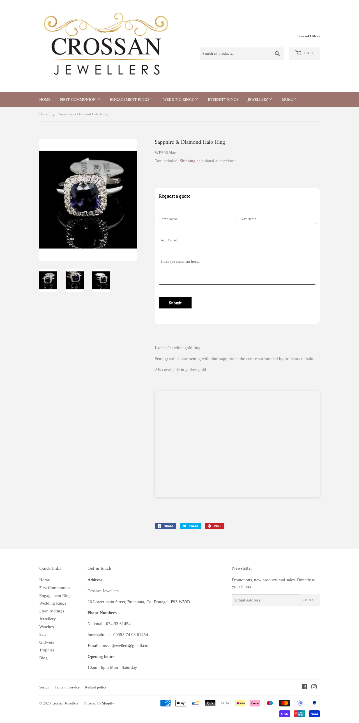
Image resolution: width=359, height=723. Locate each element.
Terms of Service (67, 687)
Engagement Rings (130, 99)
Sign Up (309, 600)
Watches (46, 626)
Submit (175, 303)
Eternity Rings (223, 99)
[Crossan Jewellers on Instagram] (314, 687)
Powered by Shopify (99, 703)
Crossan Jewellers (65, 703)
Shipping (187, 161)
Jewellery (258, 99)
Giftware (46, 642)
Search (44, 687)
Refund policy (96, 687)
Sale (43, 634)
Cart (308, 53)
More (287, 99)
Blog (43, 658)
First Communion (78, 99)
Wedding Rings (179, 99)
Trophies (46, 650)
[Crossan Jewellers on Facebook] (304, 687)
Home (44, 99)
